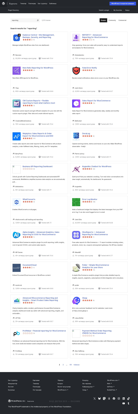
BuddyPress (112, 390)
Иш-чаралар (86, 383)
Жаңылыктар (12, 383)
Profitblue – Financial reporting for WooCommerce (44, 331)
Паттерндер (37, 390)
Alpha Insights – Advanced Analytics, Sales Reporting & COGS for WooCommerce (41, 233)
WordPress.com (113, 380)
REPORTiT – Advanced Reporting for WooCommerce (95, 36)
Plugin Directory (13, 10)
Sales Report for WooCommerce (96, 101)
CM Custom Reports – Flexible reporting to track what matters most (39, 102)
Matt (109, 383)
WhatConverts (29, 199)
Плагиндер (36, 387)
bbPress (110, 387)
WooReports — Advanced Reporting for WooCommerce (95, 233)
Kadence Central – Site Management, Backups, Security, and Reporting (38, 36)
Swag (85, 390)
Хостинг (11, 387)
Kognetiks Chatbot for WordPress (96, 166)
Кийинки (76, 365)
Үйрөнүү (60, 380)
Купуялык (11, 390)
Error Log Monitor (89, 199)
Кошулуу (85, 380)
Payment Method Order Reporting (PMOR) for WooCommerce (96, 332)
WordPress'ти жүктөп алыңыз (122, 3)
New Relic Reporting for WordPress (38, 68)
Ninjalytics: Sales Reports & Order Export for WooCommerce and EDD (38, 134)
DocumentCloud (29, 265)
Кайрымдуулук (88, 387)
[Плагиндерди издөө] (38, 20)
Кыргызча (30, 401)
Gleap (84, 298)
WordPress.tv (63, 390)
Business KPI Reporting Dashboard (37, 166)
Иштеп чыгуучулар (64, 387)
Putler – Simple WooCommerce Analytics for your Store (95, 266)
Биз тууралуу (12, 380)
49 (71, 365)
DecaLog (86, 133)
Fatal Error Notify (89, 68)
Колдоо (60, 383)
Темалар (36, 383)
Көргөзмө (36, 380)
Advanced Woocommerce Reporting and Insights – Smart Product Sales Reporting (40, 299)
